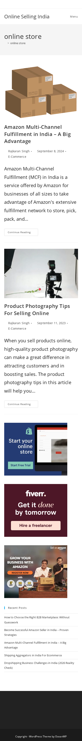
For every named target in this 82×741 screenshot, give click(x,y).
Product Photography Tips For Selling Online (37, 309)
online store (17, 43)
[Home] (5, 43)
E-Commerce (17, 157)
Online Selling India (27, 16)
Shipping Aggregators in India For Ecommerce (33, 655)
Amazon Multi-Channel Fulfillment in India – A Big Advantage (37, 133)
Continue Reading (23, 233)
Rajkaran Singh (19, 151)
